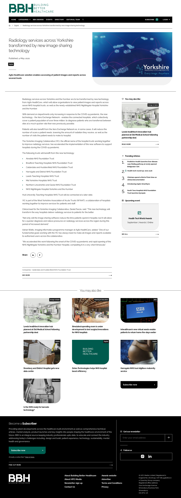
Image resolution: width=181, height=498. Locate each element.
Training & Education (101, 299)
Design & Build (153, 105)
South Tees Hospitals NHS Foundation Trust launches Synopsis (141, 191)
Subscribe (149, 20)
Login (165, 20)
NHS (155, 299)
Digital (11, 64)
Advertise (106, 479)
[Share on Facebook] (39, 255)
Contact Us (70, 487)
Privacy (105, 487)
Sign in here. (29, 457)
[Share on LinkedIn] (33, 255)
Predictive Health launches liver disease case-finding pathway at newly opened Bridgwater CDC (142, 164)
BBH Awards (38, 20)
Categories (23, 20)
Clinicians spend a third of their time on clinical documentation (142, 178)
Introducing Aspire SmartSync (138, 184)
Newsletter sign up (73, 483)
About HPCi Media (73, 479)
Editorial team (73, 20)
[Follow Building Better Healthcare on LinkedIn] (150, 457)
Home (13, 20)
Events (49, 20)
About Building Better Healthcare (80, 475)
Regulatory (56, 380)
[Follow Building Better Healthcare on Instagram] (143, 457)
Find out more (15, 465)
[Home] (10, 25)
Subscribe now (130, 385)
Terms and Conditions (112, 483)
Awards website (109, 475)
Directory (59, 20)
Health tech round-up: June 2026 (139, 171)
